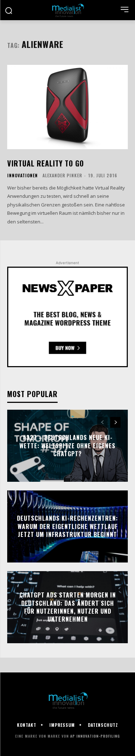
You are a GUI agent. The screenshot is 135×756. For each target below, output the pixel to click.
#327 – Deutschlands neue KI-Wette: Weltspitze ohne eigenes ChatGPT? (67, 445)
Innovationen (22, 175)
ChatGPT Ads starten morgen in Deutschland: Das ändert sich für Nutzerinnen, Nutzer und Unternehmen (67, 607)
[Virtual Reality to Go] (67, 107)
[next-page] (115, 422)
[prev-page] (102, 422)
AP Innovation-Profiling (95, 736)
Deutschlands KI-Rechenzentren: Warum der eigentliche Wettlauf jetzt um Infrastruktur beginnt (67, 526)
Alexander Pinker (62, 175)
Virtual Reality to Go (45, 163)
